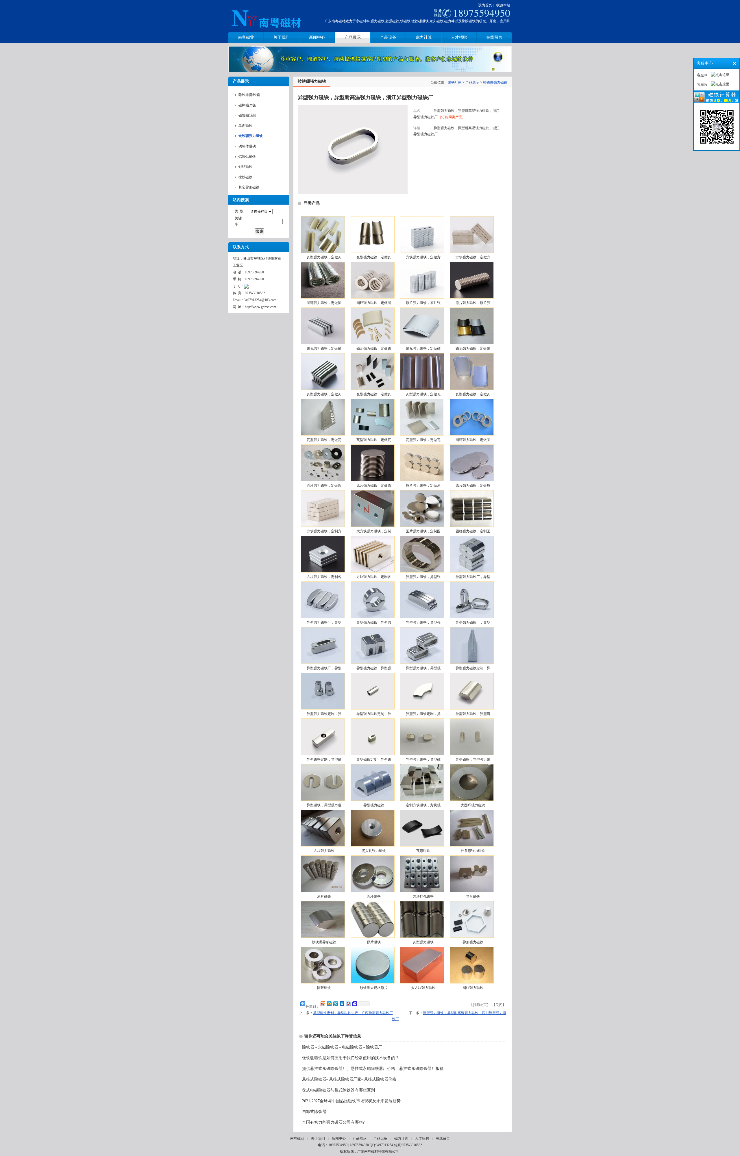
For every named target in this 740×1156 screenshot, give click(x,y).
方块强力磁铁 (324, 851)
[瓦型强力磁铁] (421, 919)
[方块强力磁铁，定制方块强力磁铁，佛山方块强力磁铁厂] (322, 508)
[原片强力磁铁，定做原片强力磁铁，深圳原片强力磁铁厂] (372, 462)
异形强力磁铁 (472, 942)
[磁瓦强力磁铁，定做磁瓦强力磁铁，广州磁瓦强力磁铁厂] (471, 325)
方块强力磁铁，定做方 (423, 257)
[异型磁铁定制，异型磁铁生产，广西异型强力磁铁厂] (322, 736)
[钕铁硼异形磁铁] (322, 919)
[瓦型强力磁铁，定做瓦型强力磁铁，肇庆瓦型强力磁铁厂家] (372, 234)
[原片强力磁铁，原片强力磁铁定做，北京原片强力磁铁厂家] (421, 280)
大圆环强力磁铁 (473, 805)
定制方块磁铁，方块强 (423, 805)
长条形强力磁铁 (473, 851)
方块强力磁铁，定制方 (324, 531)
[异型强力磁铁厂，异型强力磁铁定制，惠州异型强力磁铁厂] (471, 554)
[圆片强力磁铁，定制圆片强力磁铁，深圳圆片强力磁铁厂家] (421, 508)
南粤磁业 (297, 1138)
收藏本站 (503, 5)
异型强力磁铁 (373, 805)
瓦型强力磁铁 (423, 942)
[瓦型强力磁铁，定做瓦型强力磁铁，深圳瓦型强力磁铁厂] (322, 417)
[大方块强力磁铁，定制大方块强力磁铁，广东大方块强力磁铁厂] (372, 508)
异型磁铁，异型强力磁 (473, 759)
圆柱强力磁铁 (472, 988)
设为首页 (485, 5)
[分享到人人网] (341, 1003)
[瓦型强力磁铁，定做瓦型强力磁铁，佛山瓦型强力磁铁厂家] (372, 371)
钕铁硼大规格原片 (374, 988)
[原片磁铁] (322, 873)
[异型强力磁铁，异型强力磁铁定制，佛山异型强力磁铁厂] (372, 599)
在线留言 (443, 1138)
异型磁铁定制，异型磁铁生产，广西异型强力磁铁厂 (353, 1013)
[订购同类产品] (451, 117)
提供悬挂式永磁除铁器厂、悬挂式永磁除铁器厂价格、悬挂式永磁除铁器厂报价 (373, 1068)
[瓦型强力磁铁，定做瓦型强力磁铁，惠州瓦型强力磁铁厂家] (421, 371)
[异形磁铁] (471, 873)
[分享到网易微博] (348, 1003)
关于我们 (318, 1138)
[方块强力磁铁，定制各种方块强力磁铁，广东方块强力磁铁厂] (372, 554)
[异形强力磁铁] (471, 919)
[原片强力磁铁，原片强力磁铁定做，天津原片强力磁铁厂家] (471, 280)
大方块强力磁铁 (423, 988)
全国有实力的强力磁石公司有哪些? (333, 1122)
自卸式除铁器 (314, 1111)
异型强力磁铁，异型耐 (473, 714)
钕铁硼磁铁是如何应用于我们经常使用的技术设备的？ (350, 1058)
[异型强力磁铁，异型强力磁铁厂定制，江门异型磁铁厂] (421, 554)
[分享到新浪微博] (322, 1003)
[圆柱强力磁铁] (471, 965)
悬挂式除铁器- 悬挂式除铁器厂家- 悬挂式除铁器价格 (349, 1079)
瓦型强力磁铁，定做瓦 (324, 257)
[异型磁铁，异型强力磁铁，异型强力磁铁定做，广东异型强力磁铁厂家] (471, 736)
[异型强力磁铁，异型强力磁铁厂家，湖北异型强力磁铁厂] (372, 645)
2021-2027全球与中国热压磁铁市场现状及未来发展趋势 (351, 1101)
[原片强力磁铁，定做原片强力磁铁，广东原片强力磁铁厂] (471, 462)
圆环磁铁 (374, 896)
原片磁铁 (324, 896)
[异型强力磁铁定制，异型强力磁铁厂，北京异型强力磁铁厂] (421, 691)
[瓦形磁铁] (421, 828)
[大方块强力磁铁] (421, 965)
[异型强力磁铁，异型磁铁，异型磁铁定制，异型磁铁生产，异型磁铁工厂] (421, 736)
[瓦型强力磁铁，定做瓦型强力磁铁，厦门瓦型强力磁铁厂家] (322, 234)
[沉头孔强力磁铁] (372, 828)
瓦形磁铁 (423, 851)
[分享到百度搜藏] (354, 1003)
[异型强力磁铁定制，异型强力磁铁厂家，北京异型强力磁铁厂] (322, 691)
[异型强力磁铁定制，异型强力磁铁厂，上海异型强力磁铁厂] (372, 691)
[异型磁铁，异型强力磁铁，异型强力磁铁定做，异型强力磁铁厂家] (322, 782)
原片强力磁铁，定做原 (373, 485)
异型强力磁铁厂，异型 (473, 577)
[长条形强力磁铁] (471, 828)
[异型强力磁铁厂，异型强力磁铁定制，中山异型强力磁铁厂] (322, 599)
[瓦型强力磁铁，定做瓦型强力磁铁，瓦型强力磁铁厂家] (421, 417)
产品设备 (380, 1138)
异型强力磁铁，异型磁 (423, 759)
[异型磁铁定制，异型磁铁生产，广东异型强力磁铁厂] (372, 736)
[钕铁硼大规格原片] (372, 965)
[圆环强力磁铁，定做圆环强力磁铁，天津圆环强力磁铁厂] (372, 280)
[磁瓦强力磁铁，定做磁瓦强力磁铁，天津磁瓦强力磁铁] (322, 325)
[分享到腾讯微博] (335, 1003)
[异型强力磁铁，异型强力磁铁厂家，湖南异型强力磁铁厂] (421, 645)
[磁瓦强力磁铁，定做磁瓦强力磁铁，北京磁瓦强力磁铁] (372, 325)
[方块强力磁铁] (322, 828)
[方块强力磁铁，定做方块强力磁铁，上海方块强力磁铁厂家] (471, 234)
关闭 (498, 1005)
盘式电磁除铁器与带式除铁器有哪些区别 (338, 1090)
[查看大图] (353, 193)
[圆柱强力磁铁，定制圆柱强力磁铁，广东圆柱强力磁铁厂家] (471, 508)
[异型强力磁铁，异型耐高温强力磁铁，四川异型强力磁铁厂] (471, 691)
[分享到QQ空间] (329, 1003)
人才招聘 (422, 1138)
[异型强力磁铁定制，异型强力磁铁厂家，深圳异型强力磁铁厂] (471, 645)
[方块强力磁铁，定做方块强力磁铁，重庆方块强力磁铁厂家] (421, 234)
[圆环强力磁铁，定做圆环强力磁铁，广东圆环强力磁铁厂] (322, 462)
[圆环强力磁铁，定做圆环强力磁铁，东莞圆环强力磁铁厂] (471, 417)
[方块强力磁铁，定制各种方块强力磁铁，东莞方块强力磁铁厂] (322, 554)
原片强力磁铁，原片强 (423, 303)
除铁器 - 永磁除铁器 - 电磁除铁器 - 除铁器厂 (342, 1047)
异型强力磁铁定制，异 (473, 668)
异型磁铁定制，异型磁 (324, 759)
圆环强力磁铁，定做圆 (324, 303)
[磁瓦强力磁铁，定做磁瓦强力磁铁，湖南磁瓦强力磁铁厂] (421, 325)
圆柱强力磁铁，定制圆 (473, 531)
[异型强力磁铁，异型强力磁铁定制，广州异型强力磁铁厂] (421, 599)
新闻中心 (339, 1138)
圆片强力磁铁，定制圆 (423, 531)
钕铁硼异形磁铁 (324, 942)
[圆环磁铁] (372, 873)
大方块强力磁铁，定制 (373, 531)
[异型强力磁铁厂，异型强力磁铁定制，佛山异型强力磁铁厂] (471, 599)
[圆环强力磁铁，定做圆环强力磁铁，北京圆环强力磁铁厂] (322, 280)
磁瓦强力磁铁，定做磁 (324, 349)
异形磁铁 (473, 896)
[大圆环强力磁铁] (471, 782)
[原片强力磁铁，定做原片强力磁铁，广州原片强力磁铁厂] (421, 462)
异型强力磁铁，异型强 (423, 577)
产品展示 (472, 82)
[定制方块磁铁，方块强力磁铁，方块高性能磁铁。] (421, 782)
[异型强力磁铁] (372, 782)
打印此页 (480, 1005)
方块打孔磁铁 (423, 896)
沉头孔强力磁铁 (374, 851)
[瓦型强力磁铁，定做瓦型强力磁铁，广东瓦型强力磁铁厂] (372, 417)
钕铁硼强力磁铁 (495, 82)
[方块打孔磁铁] (421, 873)
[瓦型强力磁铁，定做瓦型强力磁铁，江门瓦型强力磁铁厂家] (322, 371)
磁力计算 (401, 1138)
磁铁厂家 (455, 82)
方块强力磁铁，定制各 (324, 577)
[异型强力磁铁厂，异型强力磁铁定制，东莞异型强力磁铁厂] (322, 645)
